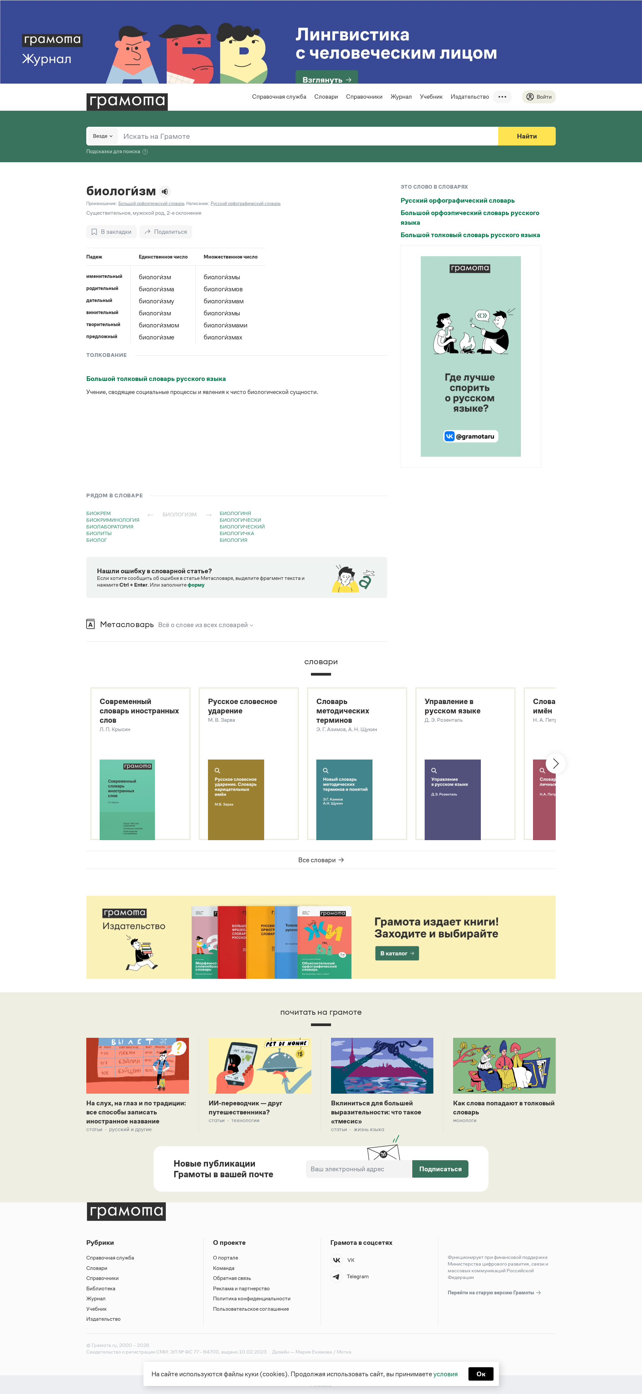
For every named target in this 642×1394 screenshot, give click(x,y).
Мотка (344, 1352)
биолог (96, 540)
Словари (326, 96)
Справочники (364, 96)
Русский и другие (130, 1129)
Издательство (470, 96)
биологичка (237, 533)
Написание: (197, 203)
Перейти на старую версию (491, 1292)
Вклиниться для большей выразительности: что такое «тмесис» (376, 1112)
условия (445, 1374)
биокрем (98, 513)
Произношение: (101, 203)
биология (233, 540)
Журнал (401, 96)
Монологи (464, 1120)
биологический (242, 526)
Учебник (431, 96)
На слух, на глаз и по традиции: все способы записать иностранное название (136, 1112)
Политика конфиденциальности (252, 1298)
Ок (481, 1374)
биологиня (235, 513)
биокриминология (112, 520)
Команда (223, 1268)
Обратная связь (232, 1278)
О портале (225, 1258)
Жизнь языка (369, 1129)
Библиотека (100, 1288)
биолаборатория (109, 526)
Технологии (245, 1120)
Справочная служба (279, 96)
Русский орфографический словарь (458, 200)
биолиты (99, 533)
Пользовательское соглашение (251, 1309)
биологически (240, 520)
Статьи (94, 1129)
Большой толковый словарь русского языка (156, 378)
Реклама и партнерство (241, 1288)
